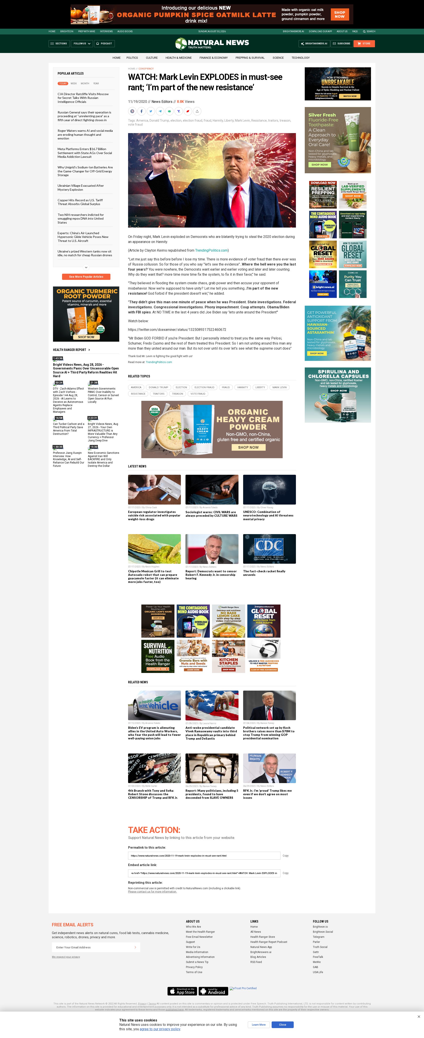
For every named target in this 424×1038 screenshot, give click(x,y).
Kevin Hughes (152, 566)
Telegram (318, 936)
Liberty (229, 120)
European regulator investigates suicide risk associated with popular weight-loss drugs (154, 515)
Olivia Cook (151, 507)
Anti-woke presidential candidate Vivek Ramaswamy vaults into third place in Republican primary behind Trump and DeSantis (211, 733)
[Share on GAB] (169, 111)
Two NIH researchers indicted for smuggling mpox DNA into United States (81, 218)
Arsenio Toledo (210, 507)
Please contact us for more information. (152, 891)
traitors (273, 120)
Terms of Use (194, 972)
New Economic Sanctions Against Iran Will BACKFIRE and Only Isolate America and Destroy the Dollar (103, 459)
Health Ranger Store (262, 936)
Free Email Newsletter (199, 936)
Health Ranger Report (69, 350)
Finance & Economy (214, 57)
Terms (152, 1003)
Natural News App (261, 947)
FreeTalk (318, 957)
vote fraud (135, 124)
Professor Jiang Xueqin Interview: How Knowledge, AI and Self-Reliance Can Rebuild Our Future (68, 459)
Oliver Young (266, 507)
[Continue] (135, 947)
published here (175, 1009)
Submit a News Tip (197, 962)
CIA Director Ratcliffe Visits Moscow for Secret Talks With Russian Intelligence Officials (83, 98)
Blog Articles (258, 957)
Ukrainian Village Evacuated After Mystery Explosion (81, 187)
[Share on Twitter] (151, 111)
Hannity (218, 120)
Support (190, 942)
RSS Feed (256, 962)
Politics (132, 57)
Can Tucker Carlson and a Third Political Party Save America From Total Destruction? (68, 428)
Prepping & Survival (250, 57)
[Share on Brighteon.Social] (132, 111)
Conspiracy (146, 68)
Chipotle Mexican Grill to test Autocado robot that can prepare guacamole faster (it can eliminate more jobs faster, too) (153, 576)
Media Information (197, 952)
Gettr (316, 952)
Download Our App (320, 31)
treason (285, 120)
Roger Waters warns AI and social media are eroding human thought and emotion (85, 134)
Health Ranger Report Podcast (268, 942)
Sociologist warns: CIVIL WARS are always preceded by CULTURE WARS (211, 513)
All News (255, 931)
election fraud (192, 120)
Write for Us (193, 947)
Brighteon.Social (323, 931)
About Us (342, 31)
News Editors (161, 102)
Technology (301, 57)
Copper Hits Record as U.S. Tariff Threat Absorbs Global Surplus (80, 202)
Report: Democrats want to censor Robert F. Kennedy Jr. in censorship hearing (211, 574)
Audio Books (124, 31)
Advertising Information (200, 957)
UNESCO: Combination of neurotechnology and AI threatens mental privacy (268, 515)
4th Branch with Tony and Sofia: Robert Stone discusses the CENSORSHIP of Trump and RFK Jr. (153, 794)
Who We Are (193, 926)
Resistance (259, 120)
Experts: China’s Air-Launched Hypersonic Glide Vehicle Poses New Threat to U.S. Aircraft (83, 237)
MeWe (317, 962)
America (142, 120)
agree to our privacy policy (160, 1029)
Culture (152, 57)
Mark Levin (242, 120)
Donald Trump (159, 120)
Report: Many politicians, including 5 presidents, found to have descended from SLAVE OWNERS (212, 794)
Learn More (259, 1024)
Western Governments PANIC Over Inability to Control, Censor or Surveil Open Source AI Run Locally (103, 395)
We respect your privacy (66, 956)
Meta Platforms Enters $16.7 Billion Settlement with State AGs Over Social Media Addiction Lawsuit (85, 152)
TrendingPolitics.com (211, 250)
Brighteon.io (320, 926)
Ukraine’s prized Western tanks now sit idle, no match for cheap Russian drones (85, 253)
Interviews (106, 31)
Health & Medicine (179, 57)
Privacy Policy (194, 967)
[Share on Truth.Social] (179, 111)
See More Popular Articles (86, 276)
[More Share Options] (197, 111)
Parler (316, 942)
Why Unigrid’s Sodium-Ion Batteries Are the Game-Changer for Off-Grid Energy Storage (85, 171)
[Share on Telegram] (160, 111)
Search (371, 31)
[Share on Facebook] (142, 111)
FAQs (355, 31)
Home (52, 31)
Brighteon (66, 31)
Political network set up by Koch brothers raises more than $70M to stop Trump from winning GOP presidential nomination (269, 733)
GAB (315, 967)
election (176, 120)
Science (278, 57)
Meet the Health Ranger (200, 931)
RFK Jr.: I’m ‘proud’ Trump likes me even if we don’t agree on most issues (267, 794)
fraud (207, 120)
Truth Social (320, 947)
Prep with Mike (86, 31)
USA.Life (318, 972)
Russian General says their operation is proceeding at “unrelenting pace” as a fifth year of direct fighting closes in (84, 116)
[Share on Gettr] (188, 111)
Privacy (142, 1003)
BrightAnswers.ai (293, 31)
